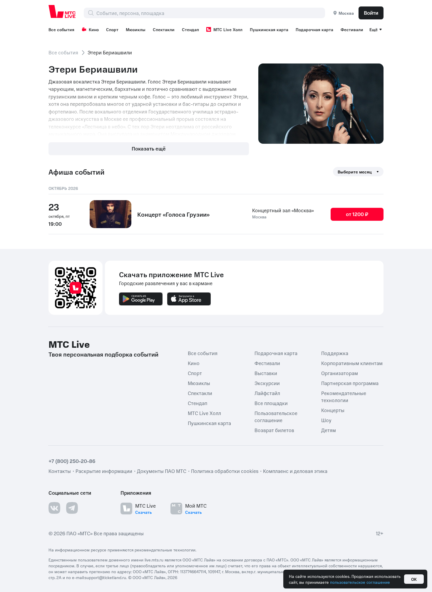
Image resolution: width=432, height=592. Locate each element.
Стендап (190, 29)
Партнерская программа (350, 383)
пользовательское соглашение (360, 582)
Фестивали (352, 29)
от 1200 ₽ (357, 214)
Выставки (265, 373)
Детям (328, 430)
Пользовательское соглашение (275, 416)
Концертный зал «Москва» (283, 210)
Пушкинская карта (269, 29)
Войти (371, 12)
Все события (61, 29)
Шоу (326, 420)
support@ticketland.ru (105, 577)
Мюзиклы (135, 29)
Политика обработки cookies (224, 470)
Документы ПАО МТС (161, 470)
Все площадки (271, 403)
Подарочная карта (314, 29)
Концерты (332, 410)
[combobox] (210, 13)
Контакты (59, 470)
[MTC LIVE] (62, 11)
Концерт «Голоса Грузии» (173, 214)
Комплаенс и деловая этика (295, 470)
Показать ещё (149, 148)
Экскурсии (267, 383)
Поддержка (334, 353)
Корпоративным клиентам (352, 363)
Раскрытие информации (104, 470)
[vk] (54, 508)
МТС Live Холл (227, 29)
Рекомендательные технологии (343, 396)
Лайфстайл (267, 393)
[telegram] (72, 508)
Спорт (112, 29)
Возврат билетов (274, 430)
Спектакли (164, 29)
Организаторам (339, 373)
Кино (94, 29)
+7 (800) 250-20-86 (72, 460)
